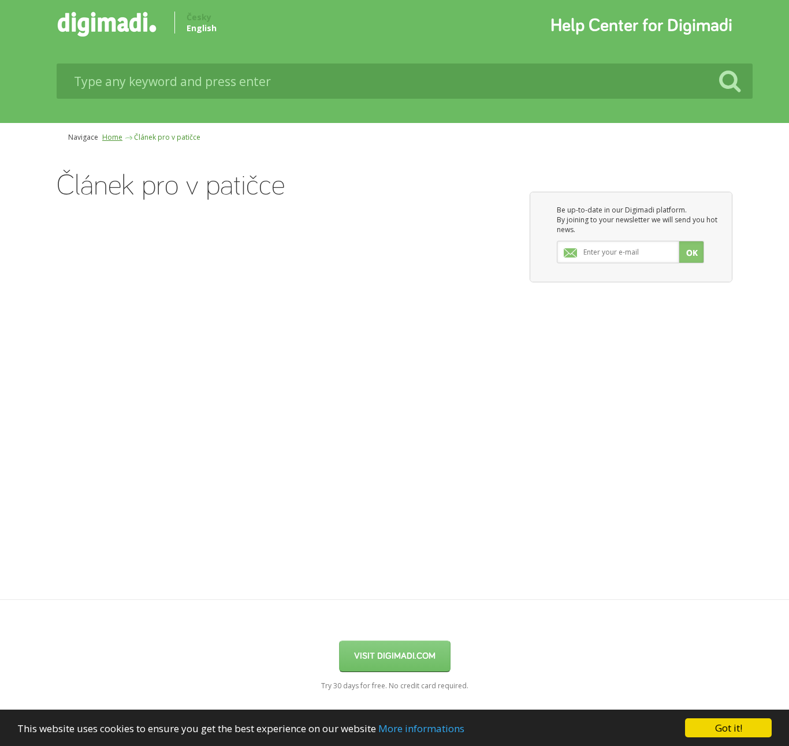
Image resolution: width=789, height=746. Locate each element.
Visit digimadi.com (395, 656)
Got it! (728, 727)
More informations (421, 728)
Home (112, 137)
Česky (199, 17)
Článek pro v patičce (167, 137)
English (202, 28)
